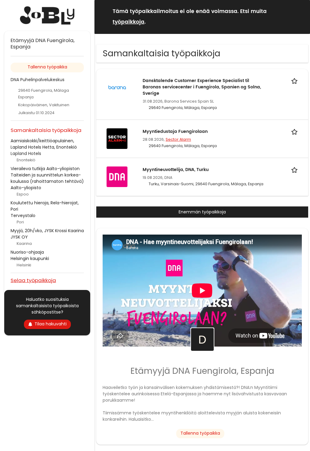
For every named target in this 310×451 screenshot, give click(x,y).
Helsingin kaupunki (30, 258)
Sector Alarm (178, 139)
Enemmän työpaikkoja (202, 212)
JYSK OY (19, 237)
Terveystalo (23, 215)
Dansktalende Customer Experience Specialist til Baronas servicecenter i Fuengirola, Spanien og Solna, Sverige (202, 87)
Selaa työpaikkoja (33, 280)
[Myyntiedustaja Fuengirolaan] (117, 138)
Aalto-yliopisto (26, 188)
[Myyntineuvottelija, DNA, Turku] (117, 176)
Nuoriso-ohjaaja (27, 252)
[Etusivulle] (47, 15)
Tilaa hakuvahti (51, 324)
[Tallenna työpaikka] (295, 80)
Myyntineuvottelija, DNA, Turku (176, 169)
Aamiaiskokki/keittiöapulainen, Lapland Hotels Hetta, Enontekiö (44, 144)
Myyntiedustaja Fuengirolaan (175, 131)
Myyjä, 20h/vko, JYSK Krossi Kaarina (47, 231)
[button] (300, 16)
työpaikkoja (128, 22)
